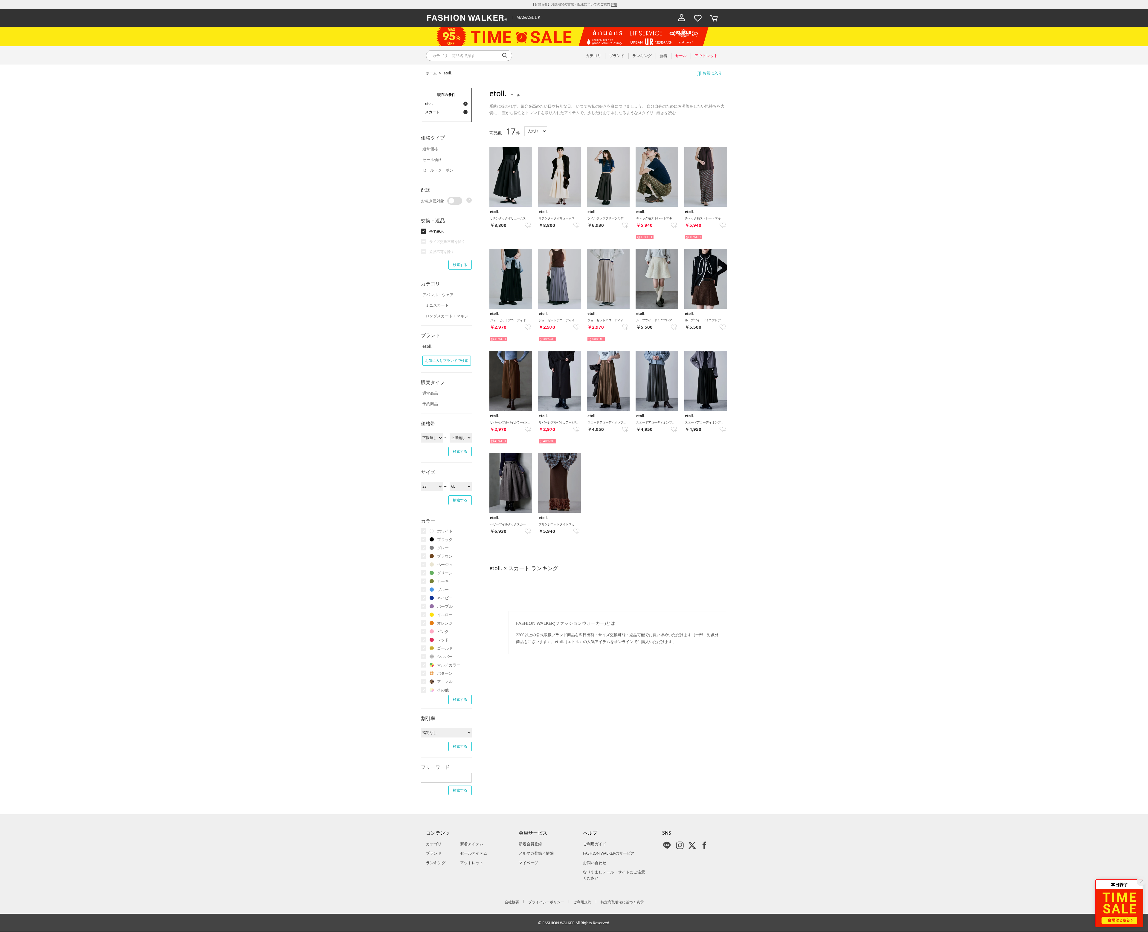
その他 (443, 690)
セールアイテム (473, 853)
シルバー (445, 656)
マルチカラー (448, 665)
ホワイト (445, 531)
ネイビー (445, 598)
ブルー (443, 589)
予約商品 (430, 403)
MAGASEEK (529, 17)
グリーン (445, 573)
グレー (443, 547)
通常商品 (430, 393)
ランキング (435, 862)
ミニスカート (437, 305)
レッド (443, 639)
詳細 (614, 4)
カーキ (443, 581)
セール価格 (432, 159)
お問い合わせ (594, 862)
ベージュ (445, 564)
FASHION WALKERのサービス (609, 853)
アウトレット (471, 862)
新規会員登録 (530, 844)
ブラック (445, 539)
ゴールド (445, 648)
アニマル (445, 681)
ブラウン (445, 556)
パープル (445, 606)
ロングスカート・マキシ (446, 316)
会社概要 (512, 902)
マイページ (528, 862)
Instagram (680, 845)
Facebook (704, 845)
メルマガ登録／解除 (536, 853)
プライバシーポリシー (546, 902)
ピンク (443, 631)
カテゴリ (434, 844)
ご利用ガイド (594, 844)
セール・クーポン (438, 170)
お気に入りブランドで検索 (446, 360)
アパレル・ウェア (438, 294)
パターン (445, 673)
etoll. (448, 73)
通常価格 (430, 148)
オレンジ (445, 623)
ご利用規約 (582, 902)
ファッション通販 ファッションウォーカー (467, 18)
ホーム (431, 73)
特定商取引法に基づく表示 (622, 902)
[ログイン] (682, 18)
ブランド (434, 853)
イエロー (445, 614)
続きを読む (666, 112)
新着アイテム (471, 844)
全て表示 (436, 231)
